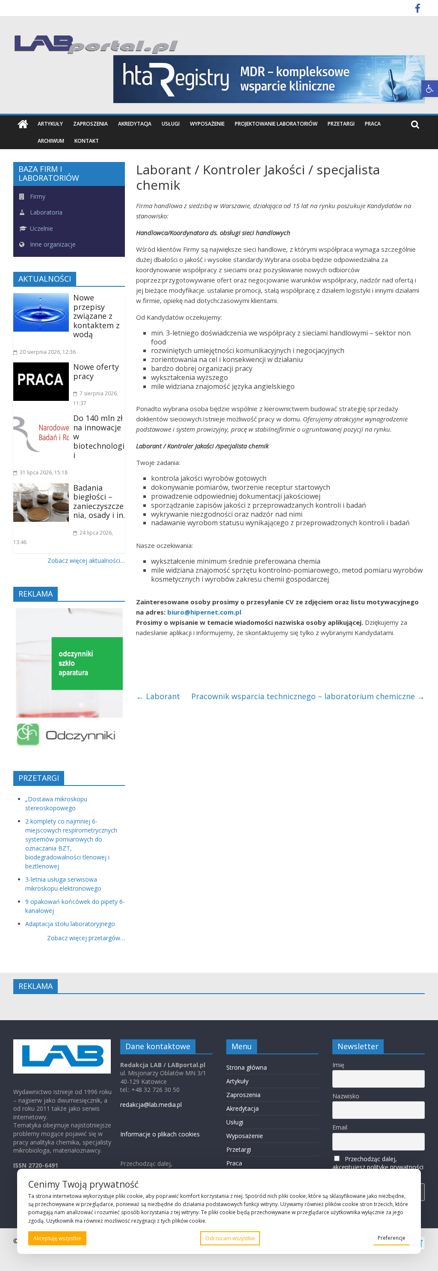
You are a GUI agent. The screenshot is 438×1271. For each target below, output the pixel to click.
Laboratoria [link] (45, 212)
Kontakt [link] (86, 140)
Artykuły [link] (50, 123)
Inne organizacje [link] (52, 244)
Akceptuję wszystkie (57, 1238)
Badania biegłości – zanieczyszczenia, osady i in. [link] (99, 502)
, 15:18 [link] (44, 472)
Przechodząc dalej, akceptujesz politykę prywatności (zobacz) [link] (377, 1167)
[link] (429, 88)
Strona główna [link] (246, 1067)
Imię (338, 1065)
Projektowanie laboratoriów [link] (276, 123)
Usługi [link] (171, 123)
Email (339, 1127)
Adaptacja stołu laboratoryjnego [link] (70, 924)
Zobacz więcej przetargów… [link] (86, 938)
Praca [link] (373, 123)
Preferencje (391, 1238)
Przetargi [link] (341, 123)
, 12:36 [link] (48, 352)
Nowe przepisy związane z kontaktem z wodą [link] (96, 315)
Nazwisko (345, 1096)
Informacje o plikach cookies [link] (160, 1134)
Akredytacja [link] (134, 123)
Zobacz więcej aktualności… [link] (86, 560)
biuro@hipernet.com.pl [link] (204, 612)
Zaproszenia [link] (90, 123)
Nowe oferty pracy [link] (96, 371)
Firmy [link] (36, 196)
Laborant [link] (158, 696)
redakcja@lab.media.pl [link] (151, 1104)
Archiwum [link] (51, 140)
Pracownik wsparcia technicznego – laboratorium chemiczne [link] (308, 696)
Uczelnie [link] (40, 228)
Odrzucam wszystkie (230, 1238)
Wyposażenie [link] (207, 123)
